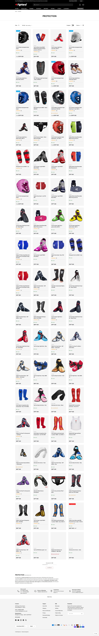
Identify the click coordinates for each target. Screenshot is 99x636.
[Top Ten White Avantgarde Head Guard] (76, 37)
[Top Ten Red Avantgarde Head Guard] (58, 68)
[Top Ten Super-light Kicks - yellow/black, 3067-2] (76, 215)
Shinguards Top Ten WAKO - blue (75, 255)
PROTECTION (24, 8)
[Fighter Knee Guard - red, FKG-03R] (41, 186)
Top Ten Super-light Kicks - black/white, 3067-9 (21, 137)
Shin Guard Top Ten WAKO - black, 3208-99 (40, 108)
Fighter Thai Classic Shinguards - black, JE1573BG (22, 521)
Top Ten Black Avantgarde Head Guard (22, 48)
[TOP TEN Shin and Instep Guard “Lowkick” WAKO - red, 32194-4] (58, 423)
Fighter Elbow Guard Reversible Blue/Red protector (75, 167)
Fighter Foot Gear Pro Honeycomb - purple (23, 491)
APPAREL (53, 8)
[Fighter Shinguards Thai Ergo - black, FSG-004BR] (41, 307)
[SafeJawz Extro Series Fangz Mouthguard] (23, 627)
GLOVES (16, 8)
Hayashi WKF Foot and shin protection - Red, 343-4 (74, 406)
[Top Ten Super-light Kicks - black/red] (58, 307)
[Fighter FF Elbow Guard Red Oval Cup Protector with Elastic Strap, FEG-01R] (23, 276)
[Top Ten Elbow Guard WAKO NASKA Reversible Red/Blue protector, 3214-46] (41, 37)
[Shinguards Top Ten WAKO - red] (23, 156)
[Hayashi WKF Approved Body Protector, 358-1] (76, 423)
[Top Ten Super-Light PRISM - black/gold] (41, 510)
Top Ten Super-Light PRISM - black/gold (39, 521)
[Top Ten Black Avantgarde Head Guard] (23, 37)
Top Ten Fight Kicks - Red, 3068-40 (75, 376)
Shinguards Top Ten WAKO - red (22, 166)
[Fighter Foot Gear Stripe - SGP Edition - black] (23, 307)
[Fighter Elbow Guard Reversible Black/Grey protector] (76, 186)
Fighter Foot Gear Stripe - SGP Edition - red (22, 550)
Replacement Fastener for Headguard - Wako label (56, 550)
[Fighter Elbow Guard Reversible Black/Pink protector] (41, 215)
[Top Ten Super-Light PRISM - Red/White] (58, 156)
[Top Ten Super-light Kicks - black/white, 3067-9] (23, 127)
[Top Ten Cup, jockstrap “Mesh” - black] (58, 481)
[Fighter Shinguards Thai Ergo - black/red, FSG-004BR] (76, 481)
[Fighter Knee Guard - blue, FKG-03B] (58, 245)
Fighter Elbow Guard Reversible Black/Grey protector (75, 196)
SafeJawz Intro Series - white (75, 549)
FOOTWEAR (38, 8)
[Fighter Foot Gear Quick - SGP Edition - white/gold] (58, 336)
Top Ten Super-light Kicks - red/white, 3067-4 (56, 48)
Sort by (23, 25)
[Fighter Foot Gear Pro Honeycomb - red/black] (23, 423)
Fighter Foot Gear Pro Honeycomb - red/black (23, 434)
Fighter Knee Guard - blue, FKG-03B (57, 255)
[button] (83, 4)
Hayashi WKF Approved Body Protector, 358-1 (75, 434)
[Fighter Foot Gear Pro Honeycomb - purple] (23, 481)
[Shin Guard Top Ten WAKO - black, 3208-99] (41, 98)
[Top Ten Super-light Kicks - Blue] (41, 336)
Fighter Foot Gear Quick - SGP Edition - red (22, 609)
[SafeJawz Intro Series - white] (76, 540)
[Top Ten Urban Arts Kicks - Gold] (58, 366)
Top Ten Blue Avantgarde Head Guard (22, 108)
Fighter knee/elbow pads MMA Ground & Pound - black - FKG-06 (75, 521)
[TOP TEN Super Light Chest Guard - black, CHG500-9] (41, 68)
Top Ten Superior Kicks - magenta (58, 579)
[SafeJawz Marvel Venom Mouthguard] (41, 481)
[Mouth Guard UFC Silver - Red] (76, 627)
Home (16, 11)
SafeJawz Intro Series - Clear (40, 462)
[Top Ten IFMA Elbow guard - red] (41, 540)
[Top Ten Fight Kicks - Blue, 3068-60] (41, 366)
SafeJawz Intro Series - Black (57, 405)
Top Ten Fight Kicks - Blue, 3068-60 (40, 376)
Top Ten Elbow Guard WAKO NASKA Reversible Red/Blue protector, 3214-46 (39, 48)
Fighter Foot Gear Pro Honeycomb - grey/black (23, 580)
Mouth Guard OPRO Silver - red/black (56, 609)
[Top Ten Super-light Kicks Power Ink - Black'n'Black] (23, 215)
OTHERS (59, 8)
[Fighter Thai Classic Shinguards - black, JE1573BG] (23, 510)
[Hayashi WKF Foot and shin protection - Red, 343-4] (76, 395)
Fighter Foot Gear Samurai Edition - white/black (23, 463)
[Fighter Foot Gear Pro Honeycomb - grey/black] (23, 569)
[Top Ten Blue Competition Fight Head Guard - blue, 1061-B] (76, 98)
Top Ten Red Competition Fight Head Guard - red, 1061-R (57, 137)
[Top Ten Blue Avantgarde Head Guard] (23, 98)
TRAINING (31, 8)
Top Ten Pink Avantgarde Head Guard (22, 196)
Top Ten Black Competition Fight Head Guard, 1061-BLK (58, 108)
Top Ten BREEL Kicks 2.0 (39, 579)
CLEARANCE (66, 8)
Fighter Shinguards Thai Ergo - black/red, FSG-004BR (75, 491)
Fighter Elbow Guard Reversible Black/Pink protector (40, 226)
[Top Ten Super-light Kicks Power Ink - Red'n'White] (23, 336)
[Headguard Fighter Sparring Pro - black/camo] (58, 627)
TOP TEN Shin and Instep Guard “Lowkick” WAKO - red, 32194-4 (57, 434)
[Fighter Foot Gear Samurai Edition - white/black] (23, 453)
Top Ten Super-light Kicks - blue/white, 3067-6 (21, 78)
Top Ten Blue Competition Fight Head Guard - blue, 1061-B (75, 108)
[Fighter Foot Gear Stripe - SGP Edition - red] (23, 540)
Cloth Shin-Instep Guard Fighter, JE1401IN (57, 286)
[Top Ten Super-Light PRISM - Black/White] (41, 156)
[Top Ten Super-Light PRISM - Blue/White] (58, 186)
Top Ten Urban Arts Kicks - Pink (40, 405)
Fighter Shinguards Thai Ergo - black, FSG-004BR (40, 317)
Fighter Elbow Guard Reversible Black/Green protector (75, 137)
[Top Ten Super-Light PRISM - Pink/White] (41, 245)
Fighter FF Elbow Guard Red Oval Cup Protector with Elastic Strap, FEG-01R (22, 287)
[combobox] (53, 4)
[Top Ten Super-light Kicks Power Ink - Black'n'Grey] (76, 307)
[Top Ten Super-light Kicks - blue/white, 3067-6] (23, 68)
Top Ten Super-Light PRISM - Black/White (39, 167)
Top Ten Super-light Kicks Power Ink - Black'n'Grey (75, 317)
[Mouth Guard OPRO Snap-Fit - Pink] (41, 627)
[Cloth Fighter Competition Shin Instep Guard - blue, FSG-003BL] (23, 395)
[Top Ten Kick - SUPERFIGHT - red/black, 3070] (41, 599)
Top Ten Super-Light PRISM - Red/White (57, 167)
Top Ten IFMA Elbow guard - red (40, 549)
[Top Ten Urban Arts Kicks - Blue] (76, 453)
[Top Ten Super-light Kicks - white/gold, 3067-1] (76, 68)
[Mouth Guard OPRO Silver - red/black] (58, 599)
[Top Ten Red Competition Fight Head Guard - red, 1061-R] (58, 127)
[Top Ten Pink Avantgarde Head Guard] (23, 186)
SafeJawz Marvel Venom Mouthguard (38, 491)
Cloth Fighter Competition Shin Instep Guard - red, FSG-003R (40, 434)
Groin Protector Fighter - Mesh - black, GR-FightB (40, 137)
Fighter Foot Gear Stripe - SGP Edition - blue (57, 463)
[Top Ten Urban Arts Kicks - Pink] (41, 395)
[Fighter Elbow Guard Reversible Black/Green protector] (76, 127)
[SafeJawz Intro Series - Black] (58, 395)
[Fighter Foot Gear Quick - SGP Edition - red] (23, 599)
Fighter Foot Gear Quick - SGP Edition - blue (75, 580)
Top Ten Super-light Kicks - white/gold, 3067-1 (74, 78)
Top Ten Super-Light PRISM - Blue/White (57, 196)
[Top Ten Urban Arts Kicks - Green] (76, 599)
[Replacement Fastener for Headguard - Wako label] (58, 540)
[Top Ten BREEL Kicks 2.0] (41, 569)
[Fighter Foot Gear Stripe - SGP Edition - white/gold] (23, 366)
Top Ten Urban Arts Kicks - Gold (57, 375)
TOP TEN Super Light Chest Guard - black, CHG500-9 (40, 78)
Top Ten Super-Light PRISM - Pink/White (39, 255)
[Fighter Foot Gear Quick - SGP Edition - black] (41, 276)
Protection (19, 11)
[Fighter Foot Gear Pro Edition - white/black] (76, 336)
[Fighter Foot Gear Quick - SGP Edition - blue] (76, 569)
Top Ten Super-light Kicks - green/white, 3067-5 (56, 226)
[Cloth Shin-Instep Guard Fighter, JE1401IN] (58, 276)
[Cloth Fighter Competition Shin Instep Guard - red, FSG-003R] (41, 423)
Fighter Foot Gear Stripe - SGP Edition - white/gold (22, 376)
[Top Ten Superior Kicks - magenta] (58, 569)
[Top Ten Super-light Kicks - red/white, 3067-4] (58, 37)
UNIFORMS (46, 8)
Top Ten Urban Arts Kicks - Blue (75, 462)
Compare (68, 25)
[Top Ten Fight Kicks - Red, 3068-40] (76, 366)
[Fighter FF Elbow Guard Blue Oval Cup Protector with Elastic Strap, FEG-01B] (23, 245)
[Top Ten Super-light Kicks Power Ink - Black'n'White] (76, 276)
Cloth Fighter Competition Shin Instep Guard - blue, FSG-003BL (22, 406)
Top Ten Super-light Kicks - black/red (56, 317)
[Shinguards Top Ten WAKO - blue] (76, 245)
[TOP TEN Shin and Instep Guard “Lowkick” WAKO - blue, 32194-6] (58, 510)
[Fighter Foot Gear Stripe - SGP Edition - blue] (58, 453)
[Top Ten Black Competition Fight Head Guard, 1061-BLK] (58, 98)
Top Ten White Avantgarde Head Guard (75, 48)
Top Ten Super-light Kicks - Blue (40, 346)
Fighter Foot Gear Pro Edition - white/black (75, 347)
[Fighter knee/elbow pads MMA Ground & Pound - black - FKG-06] (76, 510)
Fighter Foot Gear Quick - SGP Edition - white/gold (57, 347)
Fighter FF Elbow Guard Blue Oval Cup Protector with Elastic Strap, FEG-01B (22, 256)
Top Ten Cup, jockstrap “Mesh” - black (57, 491)
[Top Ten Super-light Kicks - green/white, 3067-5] (58, 215)
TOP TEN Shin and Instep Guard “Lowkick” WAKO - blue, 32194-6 (58, 521)
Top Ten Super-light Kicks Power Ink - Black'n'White (75, 286)
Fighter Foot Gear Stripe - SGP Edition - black (22, 317)
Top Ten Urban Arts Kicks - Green (75, 608)
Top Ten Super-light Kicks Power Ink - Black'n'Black (22, 226)
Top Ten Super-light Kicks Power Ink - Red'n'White (22, 347)
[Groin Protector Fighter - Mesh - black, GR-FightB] (41, 127)
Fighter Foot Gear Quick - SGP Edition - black (40, 286)
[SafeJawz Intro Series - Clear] (41, 453)
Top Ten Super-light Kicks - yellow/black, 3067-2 (74, 226)
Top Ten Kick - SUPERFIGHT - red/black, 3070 (39, 609)
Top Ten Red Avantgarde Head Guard (57, 78)
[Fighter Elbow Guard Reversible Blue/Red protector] (76, 156)
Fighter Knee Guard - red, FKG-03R (40, 196)
